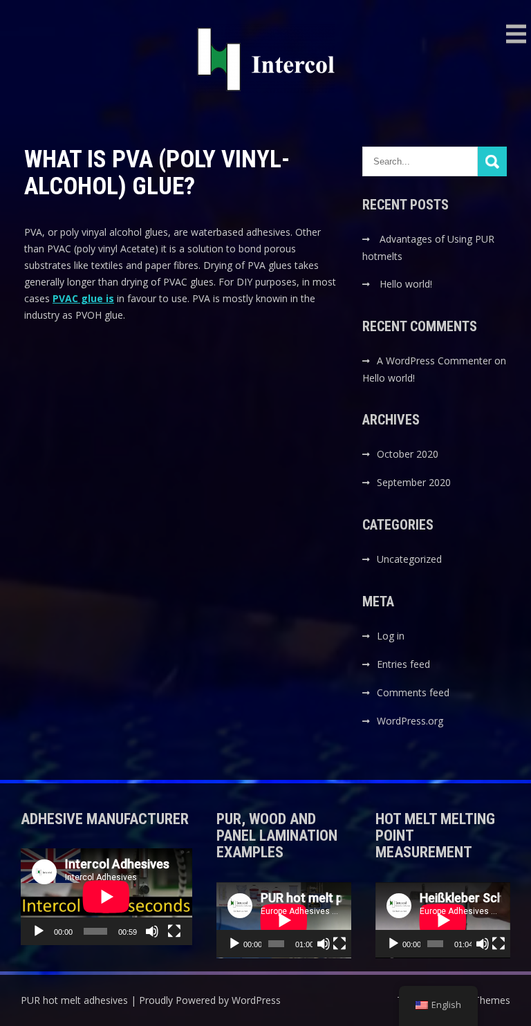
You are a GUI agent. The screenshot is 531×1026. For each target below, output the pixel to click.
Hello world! (406, 283)
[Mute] (152, 931)
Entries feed (403, 664)
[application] (106, 896)
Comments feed (413, 692)
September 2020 (414, 482)
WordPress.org (410, 720)
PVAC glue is (83, 298)
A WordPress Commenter (434, 360)
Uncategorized (409, 559)
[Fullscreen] (174, 931)
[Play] (39, 931)
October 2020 (407, 453)
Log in (390, 635)
